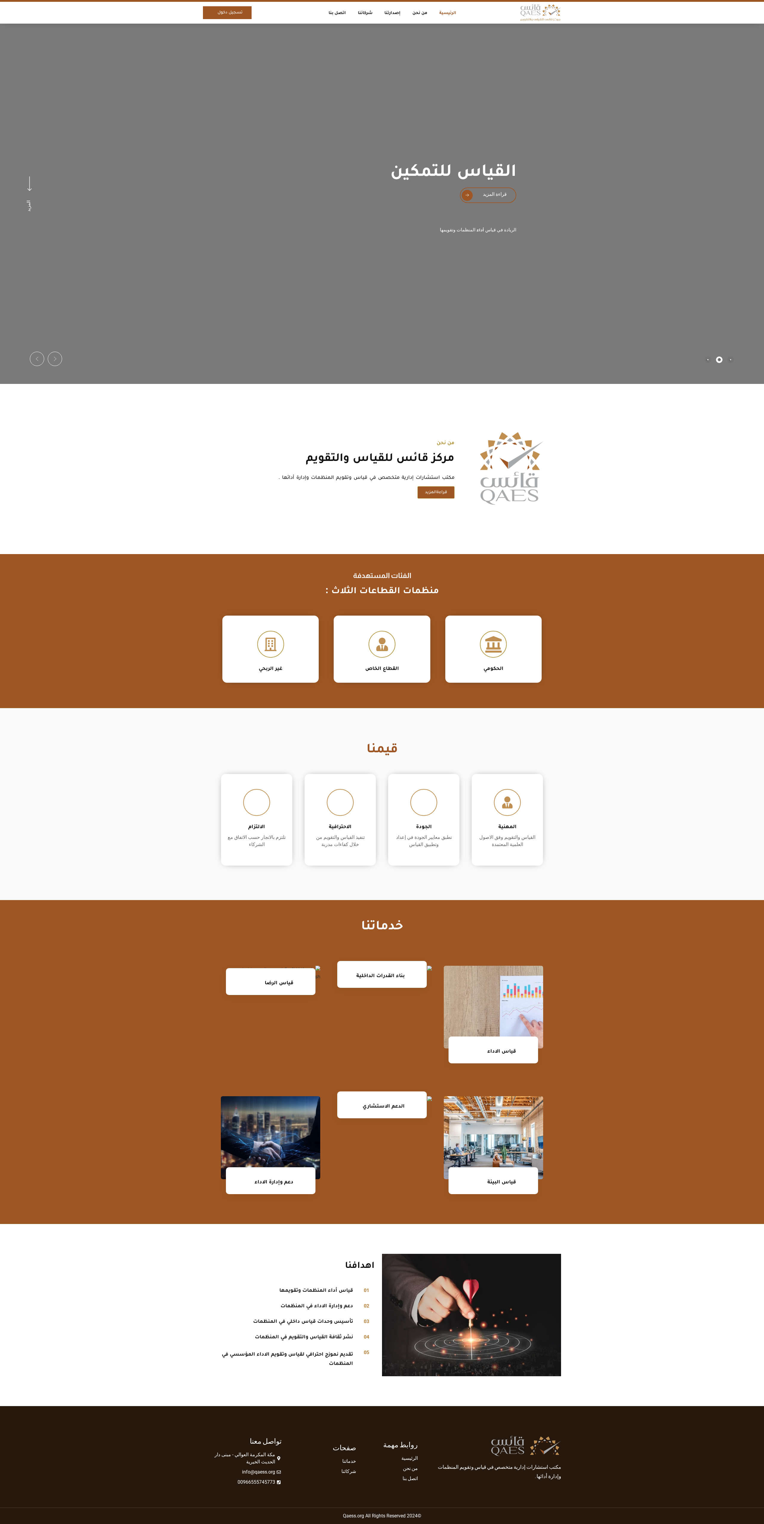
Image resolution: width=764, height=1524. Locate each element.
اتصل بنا (337, 12)
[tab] (730, 359)
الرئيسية (447, 12)
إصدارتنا (392, 12)
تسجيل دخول (230, 12)
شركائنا (365, 12)
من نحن (419, 12)
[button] (55, 359)
